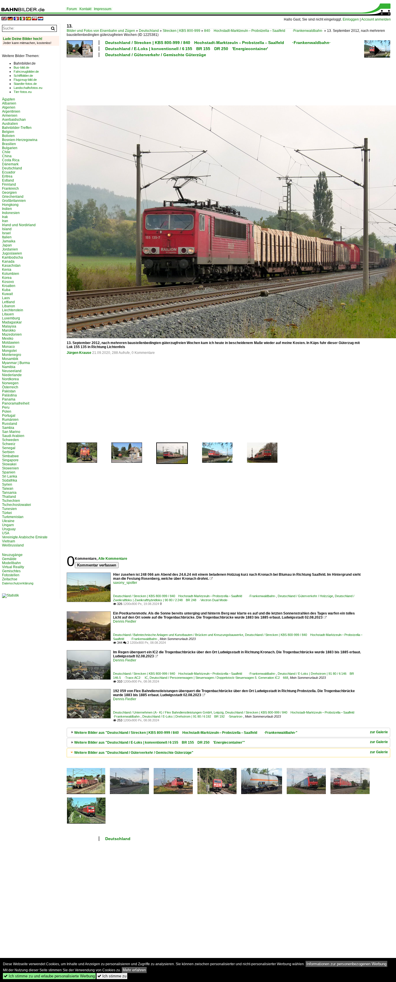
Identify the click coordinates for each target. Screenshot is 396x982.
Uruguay (9, 529)
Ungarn (8, 525)
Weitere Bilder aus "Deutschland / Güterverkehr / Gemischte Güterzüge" (133, 753)
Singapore (10, 460)
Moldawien (10, 343)
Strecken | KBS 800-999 (181, 31)
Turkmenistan (12, 517)
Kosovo (8, 282)
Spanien (8, 472)
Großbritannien (14, 201)
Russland (9, 424)
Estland (8, 180)
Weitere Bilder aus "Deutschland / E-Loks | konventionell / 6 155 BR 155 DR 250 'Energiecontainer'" (159, 742)
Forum (72, 9)
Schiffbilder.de (23, 75)
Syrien (7, 484)
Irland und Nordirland (19, 225)
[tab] (228, 732)
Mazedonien (12, 334)
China (7, 156)
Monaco (8, 347)
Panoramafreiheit (15, 403)
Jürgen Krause (79, 353)
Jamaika (8, 241)
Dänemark (10, 164)
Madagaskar (12, 322)
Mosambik (10, 359)
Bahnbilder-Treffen (17, 128)
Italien (7, 237)
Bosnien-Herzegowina (19, 140)
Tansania (9, 493)
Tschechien (11, 501)
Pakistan (9, 391)
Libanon (8, 306)
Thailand (9, 497)
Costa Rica (10, 160)
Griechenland (12, 197)
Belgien (8, 132)
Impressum (102, 9)
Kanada (8, 261)
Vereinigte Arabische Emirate (25, 537)
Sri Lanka (9, 476)
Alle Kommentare (112, 559)
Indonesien (11, 213)
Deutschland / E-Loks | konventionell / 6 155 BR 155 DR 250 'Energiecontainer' (186, 48)
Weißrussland (13, 545)
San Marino (11, 432)
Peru (6, 407)
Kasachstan (11, 266)
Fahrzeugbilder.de (26, 71)
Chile (6, 152)
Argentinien (11, 111)
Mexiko (7, 339)
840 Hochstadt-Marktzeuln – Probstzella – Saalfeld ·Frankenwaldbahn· (263, 31)
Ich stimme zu (111, 976)
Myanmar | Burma (16, 363)
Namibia (8, 367)
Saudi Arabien (13, 436)
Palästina (9, 395)
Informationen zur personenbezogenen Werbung (346, 964)
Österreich (10, 387)
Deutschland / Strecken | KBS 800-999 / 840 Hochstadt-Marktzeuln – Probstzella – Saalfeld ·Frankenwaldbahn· (218, 42)
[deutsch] (10, 19)
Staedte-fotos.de (25, 83)
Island (7, 229)
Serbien (8, 452)
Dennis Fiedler (124, 621)
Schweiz (8, 444)
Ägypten (8, 99)
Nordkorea (10, 379)
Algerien (8, 107)
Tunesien (9, 509)
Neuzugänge (12, 555)
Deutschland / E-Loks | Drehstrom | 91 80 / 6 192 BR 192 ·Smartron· (192, 716)
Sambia (8, 428)
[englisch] (4, 19)
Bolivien (8, 136)
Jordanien (10, 249)
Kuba (6, 290)
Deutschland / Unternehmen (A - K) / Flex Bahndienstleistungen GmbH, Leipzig (168, 712)
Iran (5, 221)
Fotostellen (10, 575)
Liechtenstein (12, 310)
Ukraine (8, 521)
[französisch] (16, 19)
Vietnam (8, 541)
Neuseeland (11, 371)
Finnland (9, 184)
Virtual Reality (13, 567)
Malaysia (9, 326)
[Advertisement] (215, 80)
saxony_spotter (125, 583)
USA (5, 533)
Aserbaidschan (14, 120)
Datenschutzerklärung (17, 583)
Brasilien (9, 144)
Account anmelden (376, 19)
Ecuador (8, 172)
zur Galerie (379, 732)
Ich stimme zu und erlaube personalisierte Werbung (49, 976)
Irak (5, 217)
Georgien (9, 193)
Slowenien (10, 468)
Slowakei (9, 464)
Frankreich (10, 188)
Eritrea (7, 176)
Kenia (6, 270)
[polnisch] (34, 19)
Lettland (8, 302)
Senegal (8, 448)
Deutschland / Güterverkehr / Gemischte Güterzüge (155, 54)
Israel (6, 233)
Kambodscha (12, 257)
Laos (6, 298)
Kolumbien (10, 274)
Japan (7, 245)
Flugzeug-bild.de (25, 79)
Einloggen (351, 19)
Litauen (8, 314)
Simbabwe (10, 456)
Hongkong (10, 205)
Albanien (9, 103)
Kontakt (85, 9)
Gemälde (9, 559)
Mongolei (9, 351)
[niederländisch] (40, 19)
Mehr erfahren (134, 970)
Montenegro (11, 355)
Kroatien (8, 286)
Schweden (10, 440)
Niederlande (12, 375)
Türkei (7, 513)
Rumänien (10, 420)
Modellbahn (11, 563)
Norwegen (10, 383)
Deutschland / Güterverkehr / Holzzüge (305, 596)
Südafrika (9, 480)
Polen (6, 411)
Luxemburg (11, 318)
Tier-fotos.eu (23, 92)
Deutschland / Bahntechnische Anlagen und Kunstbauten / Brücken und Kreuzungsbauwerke (178, 635)
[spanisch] (28, 19)
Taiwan (7, 489)
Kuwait (7, 294)
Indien (7, 209)
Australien (10, 124)
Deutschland (149, 31)
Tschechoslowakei (16, 505)
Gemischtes (11, 571)
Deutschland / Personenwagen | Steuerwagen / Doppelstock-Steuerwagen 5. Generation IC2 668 (219, 677)
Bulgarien (9, 148)
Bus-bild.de (21, 67)
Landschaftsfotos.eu (28, 87)
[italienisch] (22, 19)
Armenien (9, 116)
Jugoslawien (12, 253)
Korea (7, 278)
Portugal (8, 416)
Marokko (9, 330)
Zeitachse (9, 579)
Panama (8, 399)
